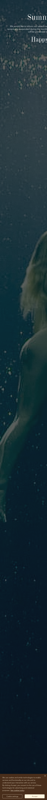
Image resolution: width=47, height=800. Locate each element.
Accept (34, 796)
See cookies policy (17, 790)
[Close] (44, 777)
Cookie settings (12, 796)
